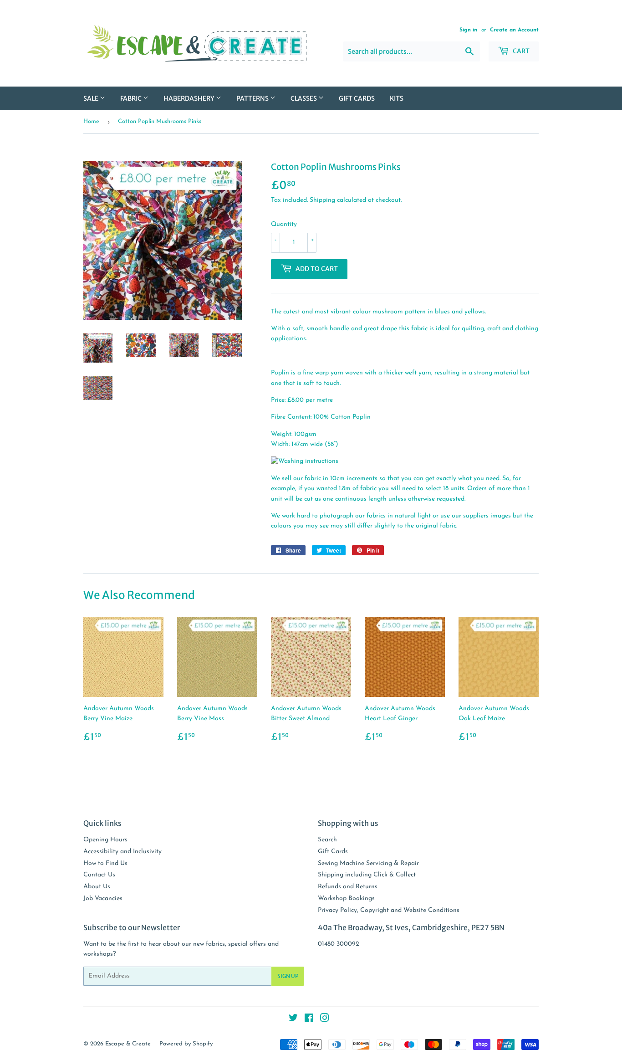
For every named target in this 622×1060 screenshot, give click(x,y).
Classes (304, 98)
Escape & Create (128, 1044)
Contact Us (99, 874)
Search (327, 839)
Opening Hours (105, 839)
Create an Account (514, 30)
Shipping (322, 200)
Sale (91, 98)
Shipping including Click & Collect (367, 874)
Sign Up (287, 976)
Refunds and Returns (347, 886)
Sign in (468, 30)
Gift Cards (357, 98)
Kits (396, 98)
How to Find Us (105, 863)
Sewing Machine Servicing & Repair (368, 863)
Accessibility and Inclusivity (122, 851)
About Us (96, 886)
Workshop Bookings (346, 898)
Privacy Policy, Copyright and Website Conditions (388, 910)
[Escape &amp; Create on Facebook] (309, 1019)
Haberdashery (189, 98)
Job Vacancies (102, 898)
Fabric (131, 98)
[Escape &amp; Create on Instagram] (324, 1019)
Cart (520, 51)
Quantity (284, 224)
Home (91, 121)
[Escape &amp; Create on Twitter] (293, 1019)
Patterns (253, 98)
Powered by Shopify (186, 1044)
